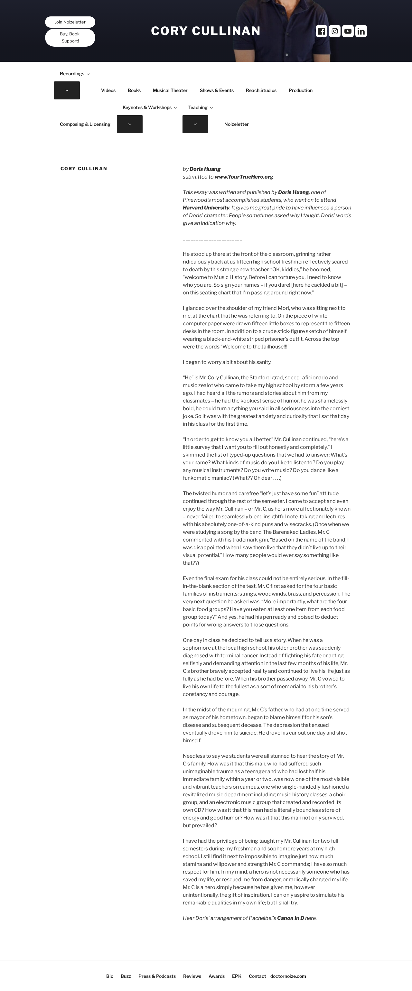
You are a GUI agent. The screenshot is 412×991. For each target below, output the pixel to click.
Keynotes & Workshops (147, 107)
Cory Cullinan (206, 31)
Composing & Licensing (85, 124)
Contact (257, 976)
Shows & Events (217, 90)
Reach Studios (261, 90)
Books (134, 90)
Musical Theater (170, 90)
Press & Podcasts (157, 976)
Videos (108, 90)
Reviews (192, 976)
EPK (236, 976)
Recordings (72, 73)
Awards (217, 976)
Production (301, 90)
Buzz (126, 976)
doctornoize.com (288, 976)
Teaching (198, 107)
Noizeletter (236, 124)
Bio (109, 976)
